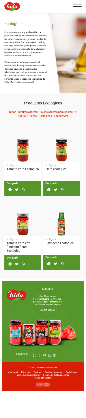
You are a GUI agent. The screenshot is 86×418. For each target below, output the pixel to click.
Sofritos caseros (27, 112)
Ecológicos (45, 116)
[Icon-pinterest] (44, 355)
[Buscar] (66, 7)
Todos (12, 112)
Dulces (33, 116)
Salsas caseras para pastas (56, 112)
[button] (10, 190)
